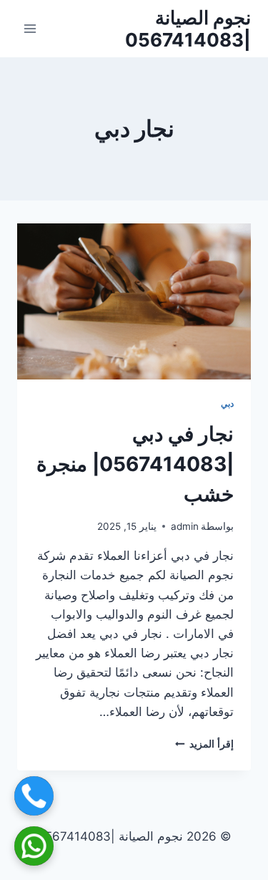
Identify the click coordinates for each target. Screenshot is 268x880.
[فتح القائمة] (30, 28)
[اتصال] (34, 796)
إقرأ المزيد (204, 744)
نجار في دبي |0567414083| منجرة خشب (135, 464)
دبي (227, 403)
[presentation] (134, 301)
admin (185, 526)
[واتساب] (34, 846)
